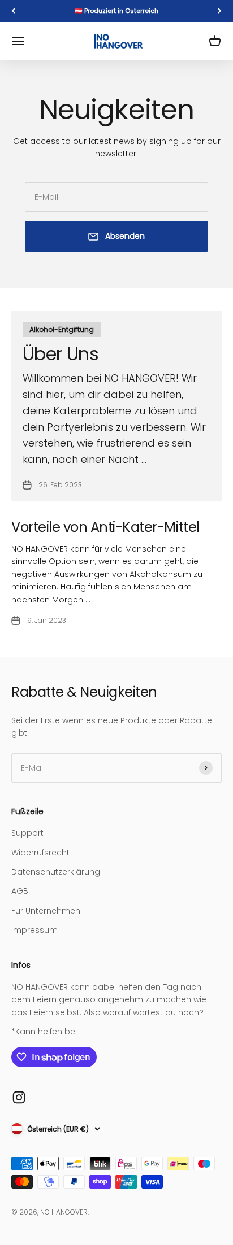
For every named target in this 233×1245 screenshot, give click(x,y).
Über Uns (60, 353)
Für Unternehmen (45, 910)
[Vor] (220, 11)
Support (27, 832)
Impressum (34, 930)
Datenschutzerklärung (55, 871)
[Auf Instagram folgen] (19, 1097)
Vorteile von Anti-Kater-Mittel (105, 527)
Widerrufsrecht (40, 852)
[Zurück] (13, 11)
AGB (19, 891)
